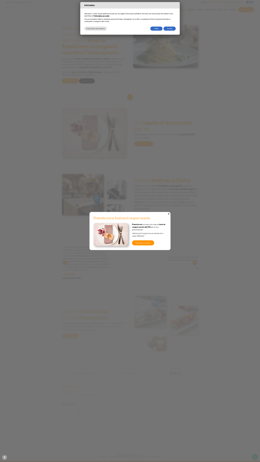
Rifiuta (156, 28)
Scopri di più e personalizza (95, 28)
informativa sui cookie (102, 16)
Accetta (169, 28)
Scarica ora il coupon (143, 243)
